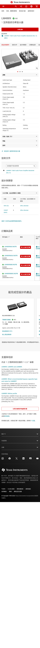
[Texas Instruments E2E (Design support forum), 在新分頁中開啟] (30, 459)
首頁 (2, 11)
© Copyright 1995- (8, 495)
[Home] (20, 2)
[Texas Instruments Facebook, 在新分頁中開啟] (9, 459)
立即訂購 (20, 29)
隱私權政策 (20, 489)
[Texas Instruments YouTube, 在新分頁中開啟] (37, 459)
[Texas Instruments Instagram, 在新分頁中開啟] (2, 459)
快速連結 (4, 440)
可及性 (3, 489)
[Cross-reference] (21, 6)
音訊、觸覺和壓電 (11, 11)
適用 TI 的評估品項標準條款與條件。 (12, 221)
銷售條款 (28, 489)
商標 (10, 491)
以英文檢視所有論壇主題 (20, 408)
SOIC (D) (6, 205)
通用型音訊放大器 (33, 11)
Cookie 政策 (11, 489)
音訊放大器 (22, 11)
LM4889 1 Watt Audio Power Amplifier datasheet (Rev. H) (20, 36)
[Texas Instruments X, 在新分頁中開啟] (16, 459)
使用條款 (6, 416)
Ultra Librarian (24, 205)
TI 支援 (33, 420)
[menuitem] (15, 6)
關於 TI (3, 434)
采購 (2, 447)
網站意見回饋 (18, 491)
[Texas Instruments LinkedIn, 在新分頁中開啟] (23, 459)
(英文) (6, 38)
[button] (3, 6)
